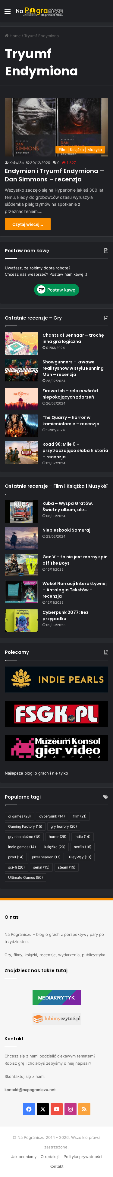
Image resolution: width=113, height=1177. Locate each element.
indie (82, 836)
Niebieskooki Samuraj (66, 530)
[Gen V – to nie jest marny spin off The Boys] (21, 565)
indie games (22, 847)
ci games (19, 816)
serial (41, 867)
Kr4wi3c (16, 162)
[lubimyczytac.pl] (57, 1023)
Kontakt (56, 1166)
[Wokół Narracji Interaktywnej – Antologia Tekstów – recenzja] (21, 592)
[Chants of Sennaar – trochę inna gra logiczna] (21, 343)
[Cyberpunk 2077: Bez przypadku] (21, 620)
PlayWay (80, 857)
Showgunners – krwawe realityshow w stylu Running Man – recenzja (73, 368)
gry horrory (64, 826)
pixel (16, 857)
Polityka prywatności (83, 1156)
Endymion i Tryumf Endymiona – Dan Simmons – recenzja (54, 175)
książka (54, 847)
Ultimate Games (25, 877)
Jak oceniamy (23, 1156)
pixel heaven (46, 857)
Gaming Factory (25, 826)
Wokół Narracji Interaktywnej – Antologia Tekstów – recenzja (74, 590)
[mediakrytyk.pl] (57, 1003)
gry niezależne (24, 836)
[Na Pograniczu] (39, 11)
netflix (82, 847)
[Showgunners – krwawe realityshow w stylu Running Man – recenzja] (21, 370)
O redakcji (50, 1156)
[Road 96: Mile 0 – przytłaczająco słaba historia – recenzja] (21, 452)
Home (14, 35)
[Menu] (8, 13)
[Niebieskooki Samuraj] (21, 538)
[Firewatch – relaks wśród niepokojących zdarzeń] (21, 399)
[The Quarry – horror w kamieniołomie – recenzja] (21, 425)
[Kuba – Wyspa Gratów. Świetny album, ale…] (21, 511)
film (79, 816)
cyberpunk (52, 816)
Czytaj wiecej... (27, 224)
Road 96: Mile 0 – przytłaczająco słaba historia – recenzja (75, 450)
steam (66, 867)
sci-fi (16, 867)
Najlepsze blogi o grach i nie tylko (36, 773)
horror (57, 836)
